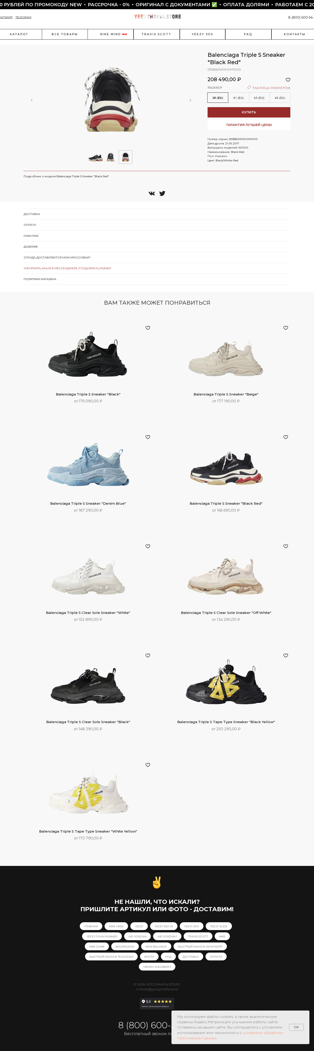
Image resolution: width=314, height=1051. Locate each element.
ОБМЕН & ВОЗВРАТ (157, 966)
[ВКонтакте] (152, 193)
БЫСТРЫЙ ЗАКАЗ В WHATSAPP (200, 946)
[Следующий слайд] (190, 100)
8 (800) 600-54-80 (157, 1025)
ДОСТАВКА (191, 956)
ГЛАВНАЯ (91, 926)
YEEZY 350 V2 (163, 926)
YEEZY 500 (191, 926)
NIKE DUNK (97, 946)
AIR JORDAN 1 (167, 936)
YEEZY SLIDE (219, 926)
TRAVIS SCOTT (198, 936)
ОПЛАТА (216, 956)
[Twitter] (162, 193)
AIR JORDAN (137, 936)
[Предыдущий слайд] (31, 100)
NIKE (222, 936)
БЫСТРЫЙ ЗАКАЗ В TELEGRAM (111, 956)
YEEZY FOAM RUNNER (101, 936)
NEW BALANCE (156, 946)
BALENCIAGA (125, 946)
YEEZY (139, 926)
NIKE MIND (116, 926)
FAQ (168, 956)
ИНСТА (149, 956)
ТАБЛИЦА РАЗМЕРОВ (270, 88)
